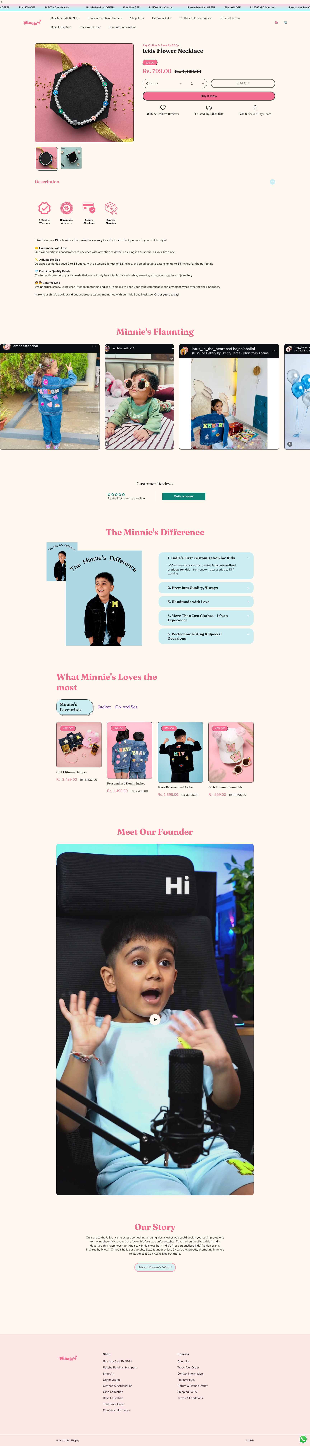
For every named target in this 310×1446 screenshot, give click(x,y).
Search (250, 1440)
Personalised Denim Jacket (126, 783)
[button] (137, 18)
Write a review (184, 496)
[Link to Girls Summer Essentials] (231, 752)
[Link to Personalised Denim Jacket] (129, 750)
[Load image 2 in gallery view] (71, 158)
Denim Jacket (111, 1380)
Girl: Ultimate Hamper (71, 772)
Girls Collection (113, 1392)
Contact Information (190, 1374)
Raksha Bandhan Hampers (120, 1368)
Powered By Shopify (67, 1440)
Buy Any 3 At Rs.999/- (118, 1361)
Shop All (108, 1374)
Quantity (152, 83)
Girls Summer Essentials (225, 787)
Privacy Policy (186, 1380)
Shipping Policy (187, 1392)
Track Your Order (114, 1404)
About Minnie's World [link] (155, 1267)
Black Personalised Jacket (176, 787)
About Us (183, 1361)
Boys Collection (113, 1398)
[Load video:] (155, 1019)
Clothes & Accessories (117, 1386)
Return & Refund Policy (192, 1386)
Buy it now (209, 96)
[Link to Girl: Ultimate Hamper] (79, 744)
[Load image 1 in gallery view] (46, 158)
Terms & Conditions (190, 1398)
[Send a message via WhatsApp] (303, 1439)
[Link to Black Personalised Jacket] (180, 752)
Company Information (117, 1410)
